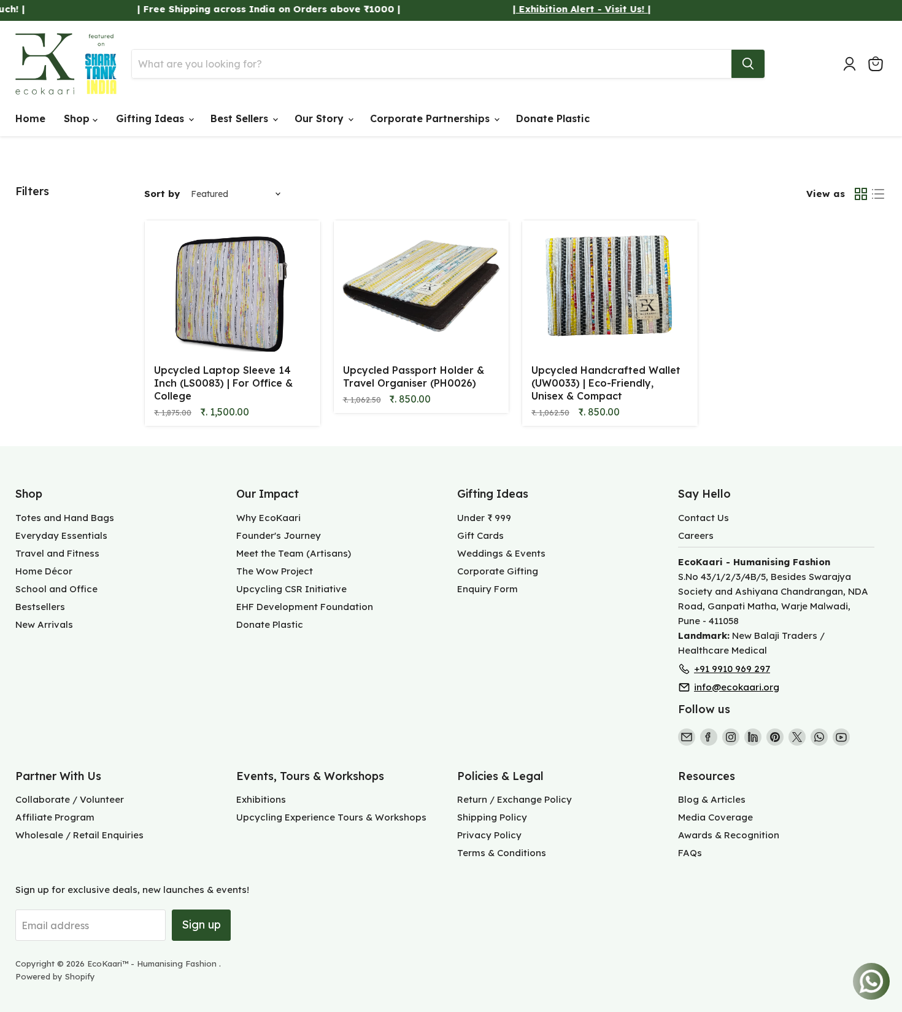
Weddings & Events (501, 553)
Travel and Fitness (57, 553)
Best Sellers (240, 118)
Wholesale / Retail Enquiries (79, 835)
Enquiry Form (487, 589)
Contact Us (703, 517)
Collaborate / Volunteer (69, 799)
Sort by (162, 193)
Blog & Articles (712, 799)
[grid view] (860, 194)
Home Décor (43, 571)
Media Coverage (715, 817)
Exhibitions (261, 799)
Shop (78, 118)
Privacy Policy (489, 835)
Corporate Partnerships (431, 118)
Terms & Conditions (501, 853)
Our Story (321, 118)
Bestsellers (40, 606)
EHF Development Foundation (304, 606)
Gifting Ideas (151, 118)
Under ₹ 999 (484, 517)
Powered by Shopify (55, 976)
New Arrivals (44, 624)
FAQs (690, 853)
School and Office (56, 589)
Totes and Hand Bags (64, 517)
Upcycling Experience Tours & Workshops (331, 817)
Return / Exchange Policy (514, 799)
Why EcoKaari (268, 517)
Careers (696, 535)
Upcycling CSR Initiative (291, 589)
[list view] (878, 194)
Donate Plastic (553, 118)
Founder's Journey (278, 535)
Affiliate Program (54, 817)
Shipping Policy (492, 817)
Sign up (201, 924)
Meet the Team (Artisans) (293, 553)
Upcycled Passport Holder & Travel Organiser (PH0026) (413, 376)
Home (30, 118)
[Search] (748, 64)
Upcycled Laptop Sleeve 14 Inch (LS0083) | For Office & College (223, 383)
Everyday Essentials (61, 535)
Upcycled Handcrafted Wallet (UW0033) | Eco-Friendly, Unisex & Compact (605, 383)
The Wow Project (274, 571)
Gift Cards (480, 535)
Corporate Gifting (497, 571)
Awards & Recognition (728, 835)
